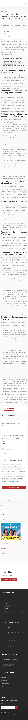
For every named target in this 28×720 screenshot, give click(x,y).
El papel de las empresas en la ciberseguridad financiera (13, 65)
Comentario (4, 425)
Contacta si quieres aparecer (9, 579)
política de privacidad (15, 481)
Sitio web (4, 453)
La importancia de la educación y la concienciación (12, 61)
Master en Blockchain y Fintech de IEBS (15, 632)
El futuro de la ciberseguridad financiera (10, 67)
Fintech (5, 34)
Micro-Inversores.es (4, 680)
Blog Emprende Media (5, 683)
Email (3, 448)
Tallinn (9, 628)
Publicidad (3, 694)
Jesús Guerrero (6, 31)
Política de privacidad (16, 483)
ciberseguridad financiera (9, 410)
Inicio (2, 8)
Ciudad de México (11, 640)
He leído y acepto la (12, 483)
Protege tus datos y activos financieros (10, 64)
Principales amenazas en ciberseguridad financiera (12, 58)
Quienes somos (4, 697)
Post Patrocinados (4, 686)
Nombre (4, 443)
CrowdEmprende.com (5, 677)
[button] (22, 55)
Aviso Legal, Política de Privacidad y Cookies (9, 700)
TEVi (8, 639)
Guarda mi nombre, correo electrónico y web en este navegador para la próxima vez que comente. (12, 461)
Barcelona (10, 633)
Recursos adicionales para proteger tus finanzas (13, 62)
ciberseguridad (11, 408)
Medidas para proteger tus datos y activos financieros (13, 59)
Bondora (9, 627)
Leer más (6, 600)
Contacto (2, 703)
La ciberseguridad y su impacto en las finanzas (11, 57)
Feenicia (9, 644)
